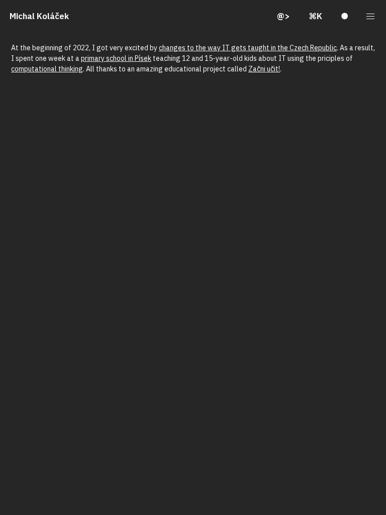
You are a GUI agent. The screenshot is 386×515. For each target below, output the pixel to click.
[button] (370, 16)
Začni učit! (264, 68)
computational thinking (47, 68)
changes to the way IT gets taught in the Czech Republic (248, 47)
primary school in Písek (116, 58)
